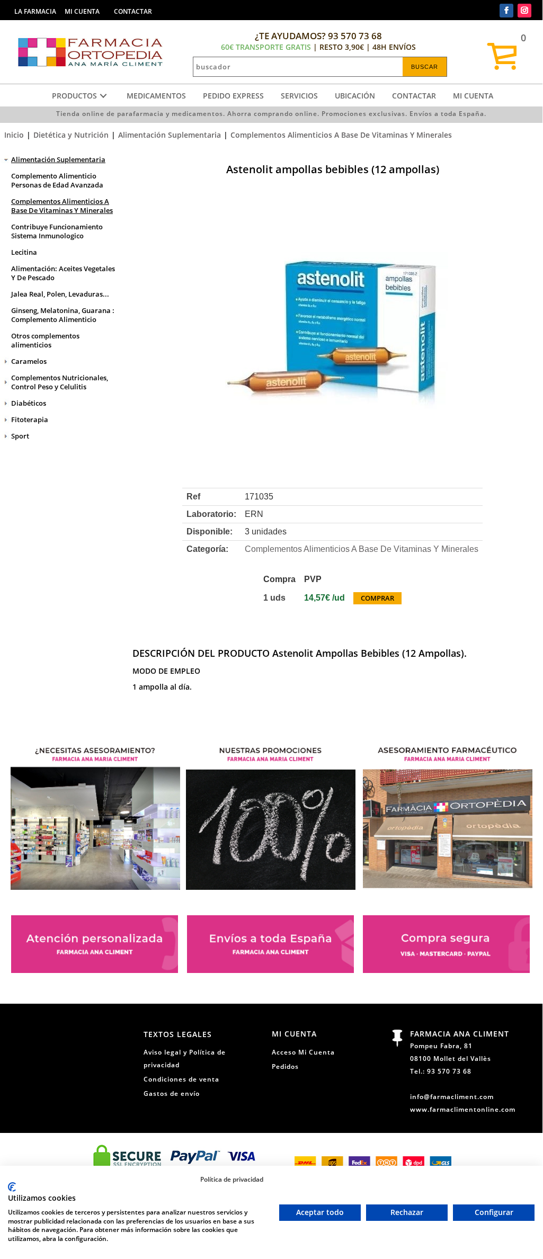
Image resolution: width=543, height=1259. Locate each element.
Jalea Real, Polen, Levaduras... (60, 294)
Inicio (14, 135)
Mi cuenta (473, 96)
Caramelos (29, 361)
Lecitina (24, 252)
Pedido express (233, 96)
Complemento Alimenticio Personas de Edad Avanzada (57, 180)
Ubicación (355, 96)
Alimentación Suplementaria (169, 135)
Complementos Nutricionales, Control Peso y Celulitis (59, 382)
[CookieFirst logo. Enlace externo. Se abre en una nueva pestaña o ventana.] (12, 1187)
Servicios (299, 96)
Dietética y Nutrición (71, 135)
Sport (20, 436)
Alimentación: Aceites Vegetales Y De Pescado (63, 273)
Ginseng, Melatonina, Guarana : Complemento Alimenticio (62, 315)
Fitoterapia (29, 419)
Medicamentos (156, 96)
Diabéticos (28, 403)
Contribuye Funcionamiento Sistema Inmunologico (57, 231)
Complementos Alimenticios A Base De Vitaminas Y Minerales (341, 135)
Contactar (414, 96)
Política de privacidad (231, 1179)
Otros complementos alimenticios (45, 340)
